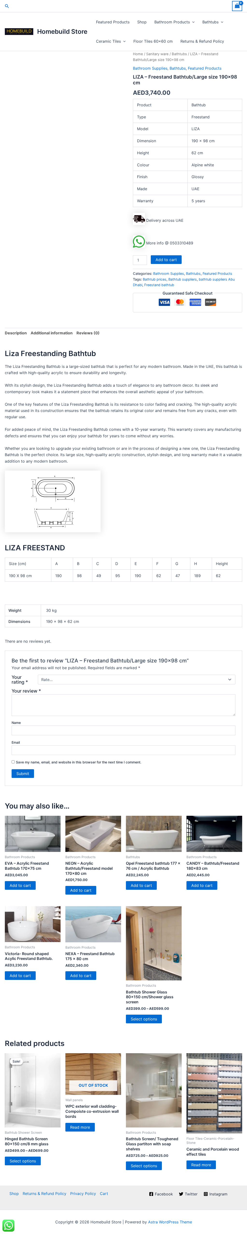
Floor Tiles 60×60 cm (153, 41)
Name (16, 723)
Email (16, 742)
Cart (104, 1193)
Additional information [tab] (52, 332)
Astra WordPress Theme (170, 1222)
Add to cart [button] (20, 885)
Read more (80, 1127)
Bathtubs (210, 22)
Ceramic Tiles (108, 41)
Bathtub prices (154, 279)
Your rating (20, 679)
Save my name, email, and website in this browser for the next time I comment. (78, 762)
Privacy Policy (83, 1193)
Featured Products (113, 22)
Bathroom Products (172, 22)
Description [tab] (16, 332)
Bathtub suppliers (182, 279)
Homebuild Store (62, 31)
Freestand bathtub (159, 285)
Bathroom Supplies (150, 68)
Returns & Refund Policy (202, 41)
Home (138, 54)
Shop (142, 22)
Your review (26, 691)
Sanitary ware (157, 54)
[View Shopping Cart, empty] (237, 6)
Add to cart (166, 259)
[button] (7, 6)
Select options (144, 1019)
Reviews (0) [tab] (88, 332)
